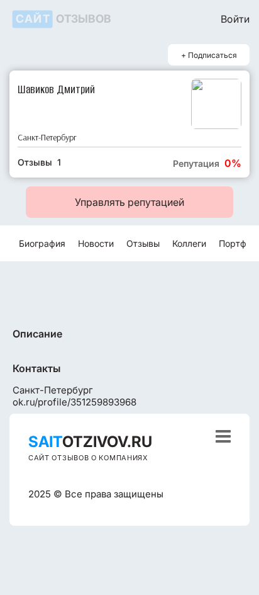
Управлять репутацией (129, 202)
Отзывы (143, 243)
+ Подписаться (209, 55)
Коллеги (189, 243)
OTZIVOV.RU (90, 442)
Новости (96, 243)
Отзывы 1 (39, 162)
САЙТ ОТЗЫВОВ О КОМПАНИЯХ (88, 457)
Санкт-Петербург (47, 137)
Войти (235, 19)
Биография (42, 243)
